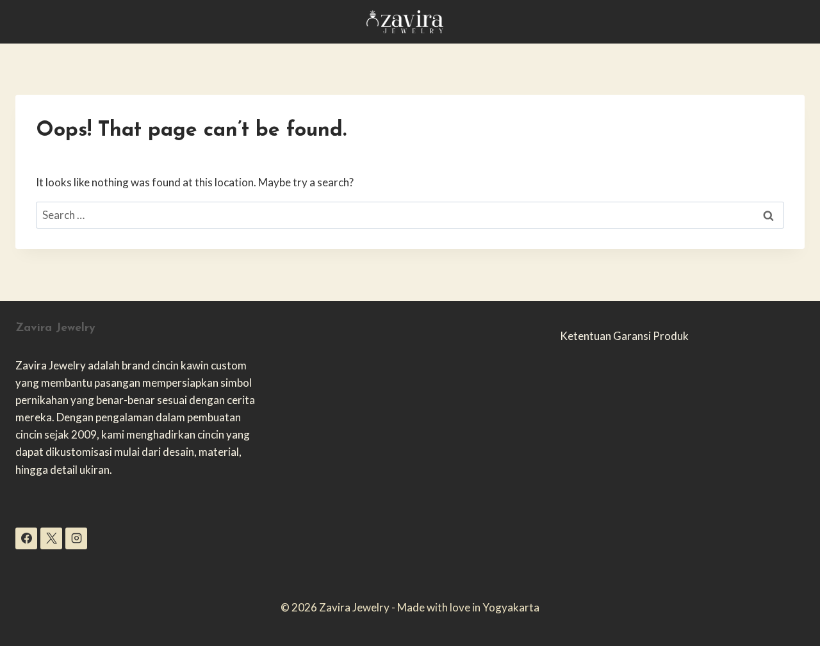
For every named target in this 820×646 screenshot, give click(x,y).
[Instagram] (76, 538)
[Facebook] (26, 538)
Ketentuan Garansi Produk (624, 336)
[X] (51, 538)
